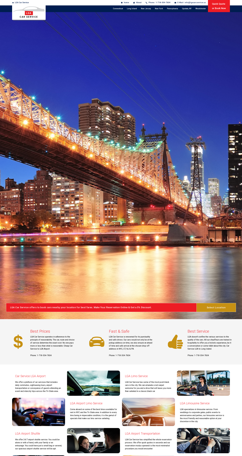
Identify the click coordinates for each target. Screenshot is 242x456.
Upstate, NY (186, 9)
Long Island (132, 9)
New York (159, 9)
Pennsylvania (172, 9)
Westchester (200, 9)
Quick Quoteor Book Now (219, 6)
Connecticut (118, 9)
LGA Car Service (22, 3)
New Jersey (146, 9)
